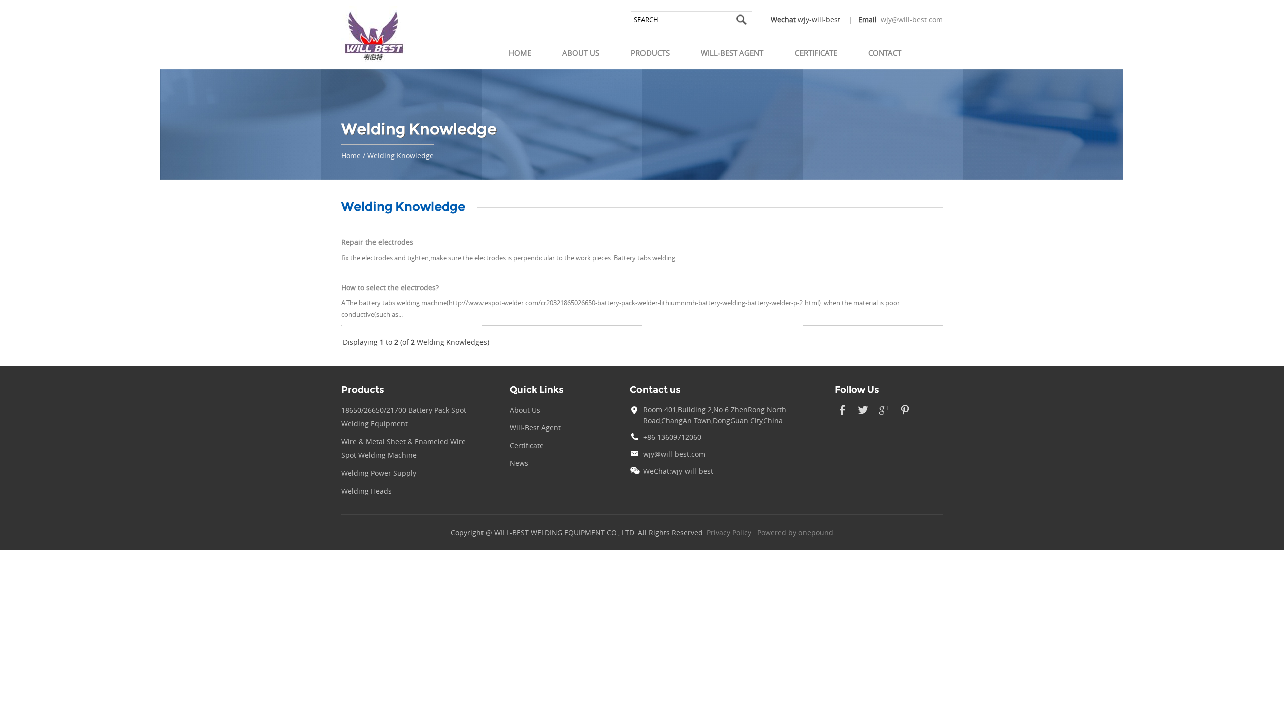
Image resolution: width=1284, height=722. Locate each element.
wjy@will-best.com (912, 19)
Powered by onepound (795, 532)
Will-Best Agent (732, 53)
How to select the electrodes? (390, 287)
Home (520, 53)
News (519, 463)
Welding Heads (366, 491)
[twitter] (863, 415)
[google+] (884, 415)
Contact (884, 53)
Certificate (816, 53)
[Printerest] (905, 415)
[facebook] (842, 415)
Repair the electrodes (377, 242)
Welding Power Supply (378, 473)
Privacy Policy (729, 532)
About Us (580, 53)
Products (650, 53)
